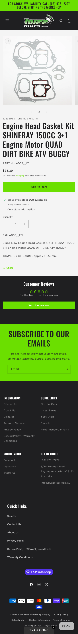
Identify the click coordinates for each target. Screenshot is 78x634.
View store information (21, 209)
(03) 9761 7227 (50, 460)
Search (45, 423)
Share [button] (10, 267)
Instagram (10, 466)
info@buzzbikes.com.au (55, 482)
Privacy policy (61, 614)
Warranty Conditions (20, 557)
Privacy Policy (12, 429)
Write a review (39, 305)
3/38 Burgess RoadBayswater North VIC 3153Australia (57, 471)
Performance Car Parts (55, 429)
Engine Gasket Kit (29, 119)
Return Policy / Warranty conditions (29, 549)
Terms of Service (14, 423)
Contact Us (11, 404)
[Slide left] (31, 112)
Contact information (39, 620)
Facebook (10, 460)
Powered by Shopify (40, 614)
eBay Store (48, 416)
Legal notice (50, 625)
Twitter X (9, 472)
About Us (9, 410)
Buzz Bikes (23, 614)
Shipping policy (32, 625)
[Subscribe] (67, 369)
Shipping (20, 175)
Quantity (8, 217)
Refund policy (18, 620)
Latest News (48, 410)
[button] (7, 21)
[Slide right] (47, 112)
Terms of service (61, 620)
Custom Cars (49, 404)
